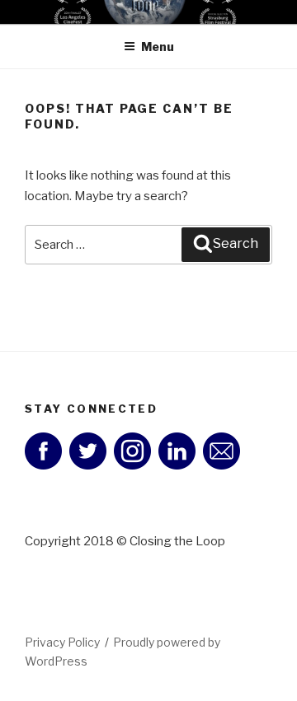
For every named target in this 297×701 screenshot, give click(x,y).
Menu (157, 47)
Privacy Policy (62, 642)
